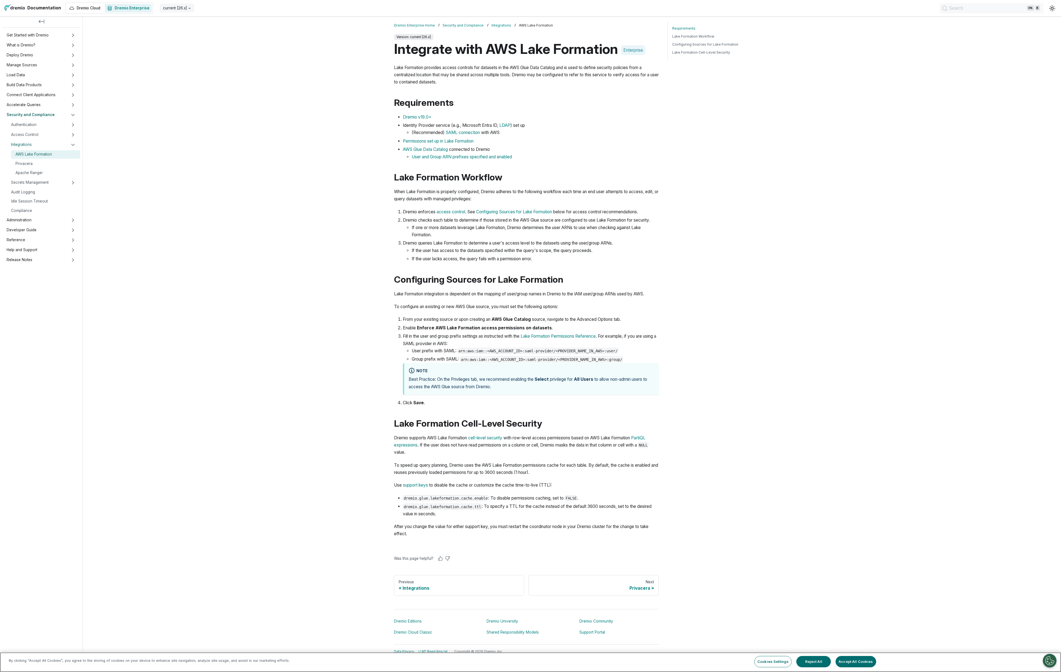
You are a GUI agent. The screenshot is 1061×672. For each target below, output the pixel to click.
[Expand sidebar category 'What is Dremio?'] (73, 45)
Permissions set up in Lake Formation (438, 141)
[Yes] (440, 558)
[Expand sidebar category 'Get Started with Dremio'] (73, 35)
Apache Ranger (29, 172)
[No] (447, 558)
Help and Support (22, 250)
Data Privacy (404, 651)
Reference (16, 240)
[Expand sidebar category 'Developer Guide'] (73, 230)
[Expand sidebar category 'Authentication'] (73, 124)
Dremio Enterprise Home (414, 25)
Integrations (21, 144)
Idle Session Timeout (29, 201)
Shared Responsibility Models (513, 632)
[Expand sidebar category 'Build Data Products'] (73, 85)
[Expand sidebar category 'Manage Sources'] (73, 65)
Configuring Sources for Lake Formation (514, 211)
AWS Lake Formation (33, 154)
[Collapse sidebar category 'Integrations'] (73, 144)
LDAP (504, 125)
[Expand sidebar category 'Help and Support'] (73, 250)
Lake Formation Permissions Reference (558, 336)
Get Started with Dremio (28, 35)
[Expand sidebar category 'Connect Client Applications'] (73, 95)
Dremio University (502, 621)
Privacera (24, 163)
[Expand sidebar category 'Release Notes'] (73, 260)
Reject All (813, 661)
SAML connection (463, 132)
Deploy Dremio (20, 55)
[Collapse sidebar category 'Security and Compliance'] (73, 115)
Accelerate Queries (24, 105)
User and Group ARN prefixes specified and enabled (462, 156)
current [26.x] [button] (175, 8)
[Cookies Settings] (1050, 661)
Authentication (23, 124)
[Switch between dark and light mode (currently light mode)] (1052, 8)
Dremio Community (596, 621)
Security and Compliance (31, 114)
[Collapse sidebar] (41, 22)
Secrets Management (30, 182)
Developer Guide (21, 230)
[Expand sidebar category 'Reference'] (73, 240)
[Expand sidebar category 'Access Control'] (73, 134)
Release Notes (19, 260)
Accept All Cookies (856, 661)
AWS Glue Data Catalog (425, 149)
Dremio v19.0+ (417, 117)
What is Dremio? (21, 45)
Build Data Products (24, 85)
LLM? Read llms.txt (433, 651)
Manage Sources (22, 65)
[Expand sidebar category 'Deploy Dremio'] (73, 55)
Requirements (683, 28)
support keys (415, 485)
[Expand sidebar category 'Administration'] (73, 220)
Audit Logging (23, 192)
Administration (19, 220)
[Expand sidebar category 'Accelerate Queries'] (73, 105)
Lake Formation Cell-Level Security (701, 52)
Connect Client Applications (31, 95)
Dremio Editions (408, 621)
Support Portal (592, 632)
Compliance (21, 210)
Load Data (16, 75)
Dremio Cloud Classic (413, 632)
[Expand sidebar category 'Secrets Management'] (73, 182)
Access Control (24, 134)
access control (451, 211)
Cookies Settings (773, 661)
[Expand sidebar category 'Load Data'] (73, 75)
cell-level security (485, 437)
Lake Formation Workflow (693, 36)
